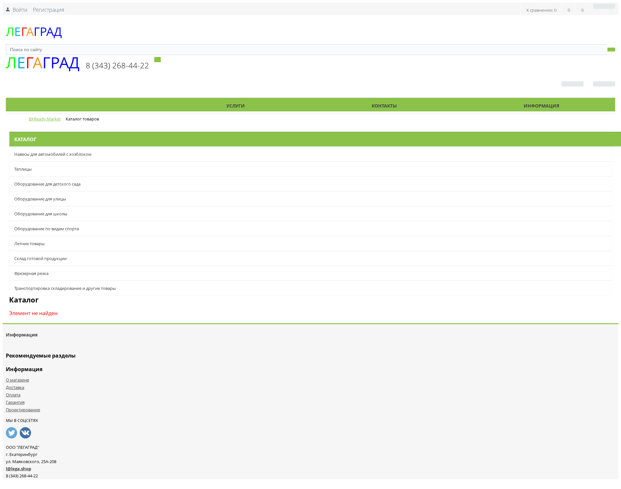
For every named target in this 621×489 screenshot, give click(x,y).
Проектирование (23, 410)
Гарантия (15, 402)
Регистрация (48, 9)
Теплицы (23, 169)
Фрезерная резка (31, 273)
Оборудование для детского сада (47, 184)
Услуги (235, 106)
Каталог (87, 106)
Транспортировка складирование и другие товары (65, 288)
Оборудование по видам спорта (46, 229)
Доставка (15, 387)
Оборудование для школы (40, 214)
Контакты (384, 106)
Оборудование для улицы (40, 199)
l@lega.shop (18, 469)
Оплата (13, 395)
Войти (20, 9)
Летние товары (29, 243)
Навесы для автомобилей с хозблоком (53, 154)
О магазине (17, 380)
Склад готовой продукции (40, 258)
